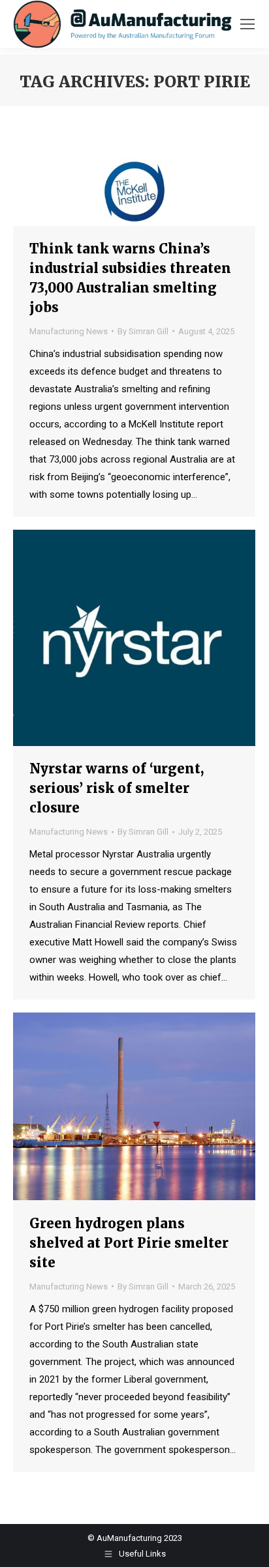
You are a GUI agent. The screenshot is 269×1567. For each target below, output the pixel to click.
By (143, 331)
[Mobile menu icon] (247, 24)
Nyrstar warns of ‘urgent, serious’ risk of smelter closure (116, 788)
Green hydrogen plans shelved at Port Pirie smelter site (129, 1243)
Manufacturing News (68, 331)
